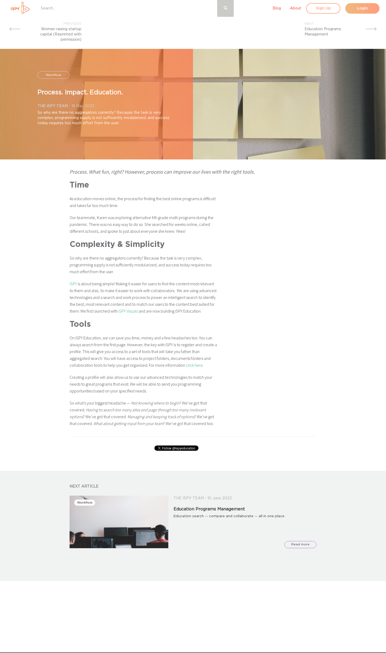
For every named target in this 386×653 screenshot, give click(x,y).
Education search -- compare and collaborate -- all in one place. (229, 516)
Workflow (53, 74)
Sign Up (323, 8)
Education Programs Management (209, 509)
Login (362, 8)
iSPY (73, 283)
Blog (277, 8)
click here (194, 365)
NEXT (309, 23)
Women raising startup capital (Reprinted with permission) (60, 34)
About (295, 8)
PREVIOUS (72, 23)
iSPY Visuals (128, 311)
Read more (300, 544)
